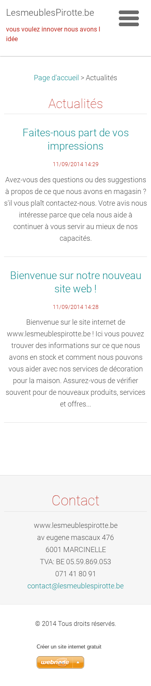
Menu (129, 18)
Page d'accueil (56, 78)
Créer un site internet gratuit (69, 647)
